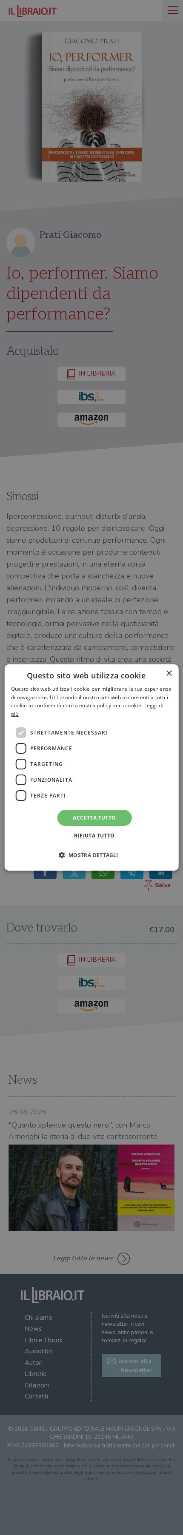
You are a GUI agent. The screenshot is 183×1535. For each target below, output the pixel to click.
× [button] (169, 673)
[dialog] (92, 767)
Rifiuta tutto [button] (94, 835)
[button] (91, 855)
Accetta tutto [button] (94, 817)
